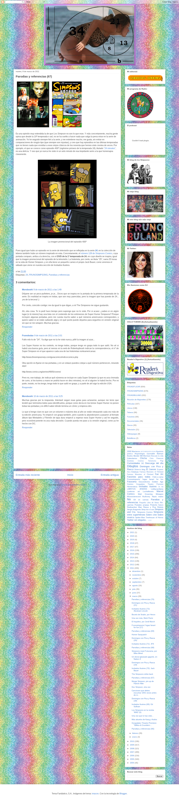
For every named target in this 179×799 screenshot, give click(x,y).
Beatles (130, 456)
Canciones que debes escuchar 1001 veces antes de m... (144, 692)
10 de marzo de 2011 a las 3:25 (48, 396)
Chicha (143, 458)
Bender (137, 456)
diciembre (136, 571)
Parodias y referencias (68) (143, 647)
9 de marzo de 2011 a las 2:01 (48, 335)
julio (134, 589)
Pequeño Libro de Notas (149, 503)
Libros (129, 408)
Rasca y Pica (149, 507)
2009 (132, 745)
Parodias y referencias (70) (143, 599)
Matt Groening (145, 494)
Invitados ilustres (147, 486)
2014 (132, 557)
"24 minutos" (110, 148)
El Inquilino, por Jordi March (143, 622)
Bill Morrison (145, 456)
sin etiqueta (140, 520)
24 (96, 250)
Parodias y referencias (59, 275)
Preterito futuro (156, 505)
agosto (135, 585)
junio (134, 593)
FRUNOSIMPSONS (38, 275)
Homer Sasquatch (139, 634)
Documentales (133, 421)
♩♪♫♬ (149, 520)
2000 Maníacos (133, 451)
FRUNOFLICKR (133, 387)
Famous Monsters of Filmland (151, 472)
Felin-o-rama (158, 477)
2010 (132, 741)
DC (142, 463)
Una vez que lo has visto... (143, 716)
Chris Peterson (156, 458)
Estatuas (135, 472)
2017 (132, 547)
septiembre (137, 582)
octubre (135, 578)
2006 (132, 756)
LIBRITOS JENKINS (137, 489)
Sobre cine (151, 515)
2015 (132, 554)
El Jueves (151, 469)
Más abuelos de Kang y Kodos (144, 719)
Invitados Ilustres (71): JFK (143, 644)
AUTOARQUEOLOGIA (148, 451)
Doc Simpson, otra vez (141, 687)
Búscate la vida (157, 456)
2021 (132, 532)
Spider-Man (140, 517)
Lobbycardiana (157, 489)
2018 (132, 543)
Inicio (70, 474)
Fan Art (159, 474)
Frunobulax (28, 335)
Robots (160, 507)
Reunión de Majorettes (136, 400)
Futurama (131, 481)
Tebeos (130, 412)
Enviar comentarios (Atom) (74, 485)
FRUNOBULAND (134, 395)
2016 (132, 550)
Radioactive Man (134, 507)
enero (135, 737)
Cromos (130, 461)
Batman (160, 454)
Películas (131, 404)
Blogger (123, 793)
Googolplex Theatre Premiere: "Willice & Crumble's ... (144, 724)
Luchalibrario (148, 491)
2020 (132, 536)
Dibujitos (132, 466)
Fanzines (131, 417)
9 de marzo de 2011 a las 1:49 (47, 289)
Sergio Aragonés (134, 509)
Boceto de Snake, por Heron (143, 614)
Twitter (130, 520)
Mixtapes (159, 494)
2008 (132, 748)
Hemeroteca (132, 487)
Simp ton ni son (147, 509)
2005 (132, 759)
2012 (132, 564)
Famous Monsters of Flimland (140, 474)
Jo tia (160, 487)
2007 (132, 752)
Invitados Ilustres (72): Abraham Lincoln (141, 610)
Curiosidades (133, 463)
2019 (132, 540)
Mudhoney (146, 497)
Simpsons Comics (145, 512)
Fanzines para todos (138, 477)
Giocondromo (144, 482)
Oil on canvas (140, 500)
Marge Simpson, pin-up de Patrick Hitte (143, 682)
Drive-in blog (139, 469)
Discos (130, 425)
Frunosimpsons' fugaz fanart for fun (145, 479)
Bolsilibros (131, 438)
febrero (135, 733)
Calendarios (132, 458)
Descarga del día (154, 463)
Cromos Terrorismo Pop (150, 461)
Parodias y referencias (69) (143, 631)
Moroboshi (27, 289)
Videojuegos (132, 434)
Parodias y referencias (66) (143, 729)
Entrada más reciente (28, 474)
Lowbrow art (133, 491)
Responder (27, 327)
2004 (132, 763)
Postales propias (142, 505)
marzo (135, 596)
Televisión (131, 429)
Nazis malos (157, 496)
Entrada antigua (110, 474)
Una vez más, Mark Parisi (142, 618)
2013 (132, 561)
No (129, 499)
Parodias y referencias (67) (143, 678)
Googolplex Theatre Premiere (149, 484)
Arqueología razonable (145, 454)
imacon (95, 793)
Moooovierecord (134, 496)
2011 (132, 568)
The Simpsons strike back (142, 674)
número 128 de (96, 253)
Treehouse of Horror (154, 517)
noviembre (137, 575)
